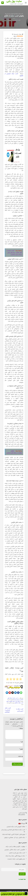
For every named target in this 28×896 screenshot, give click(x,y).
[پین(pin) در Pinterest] (9, 692)
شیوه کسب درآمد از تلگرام (15, 702)
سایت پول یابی (14, 1)
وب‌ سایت (20, 756)
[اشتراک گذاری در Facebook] (18, 692)
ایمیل (21, 749)
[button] (26, 3)
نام (22, 742)
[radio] (20, 679)
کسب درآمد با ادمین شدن (19, 710)
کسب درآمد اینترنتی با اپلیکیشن (8, 710)
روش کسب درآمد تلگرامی (14, 701)
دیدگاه (21, 728)
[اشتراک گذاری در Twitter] (15, 692)
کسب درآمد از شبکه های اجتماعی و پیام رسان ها (14, 14)
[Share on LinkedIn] (7, 692)
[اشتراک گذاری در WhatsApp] (21, 692)
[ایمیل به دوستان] (12, 692)
